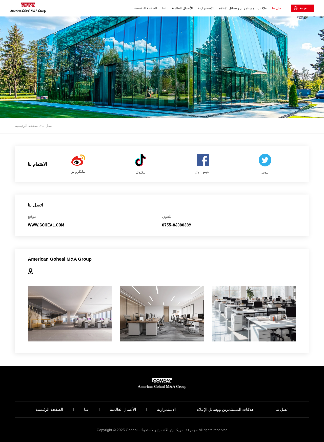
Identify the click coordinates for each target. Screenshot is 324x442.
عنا (164, 8)
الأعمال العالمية (182, 8)
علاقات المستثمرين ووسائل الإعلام (243, 8)
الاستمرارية (206, 8)
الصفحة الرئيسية (145, 8)
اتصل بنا (278, 8)
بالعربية (304, 8)
